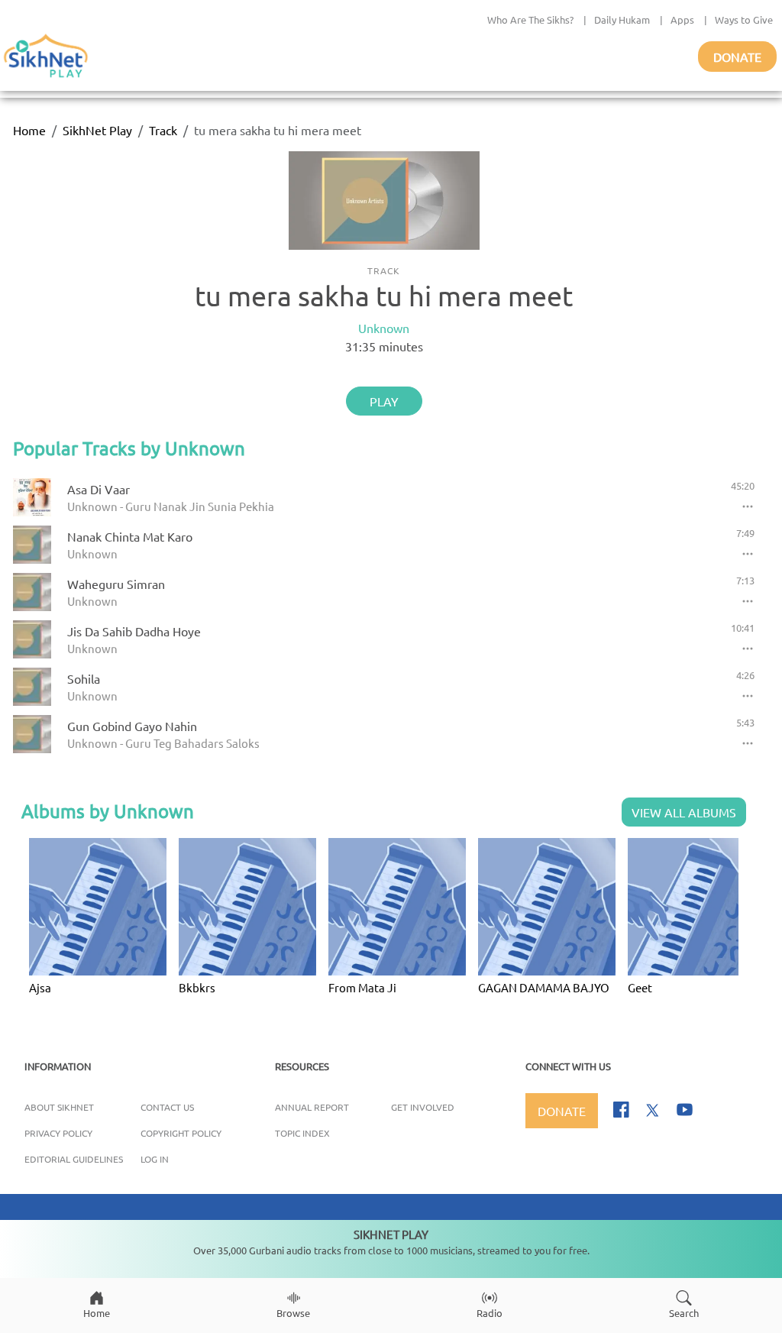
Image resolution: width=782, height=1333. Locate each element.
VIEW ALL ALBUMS (684, 812)
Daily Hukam (622, 19)
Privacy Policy (58, 1133)
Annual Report (312, 1107)
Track (163, 130)
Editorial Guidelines (73, 1159)
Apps (682, 19)
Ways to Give (744, 19)
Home (29, 130)
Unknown (383, 327)
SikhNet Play (97, 130)
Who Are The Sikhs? (530, 19)
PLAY (384, 401)
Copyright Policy (181, 1133)
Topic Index (302, 1133)
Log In (155, 1159)
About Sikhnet (59, 1107)
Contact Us (167, 1107)
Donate (737, 56)
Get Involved (422, 1107)
